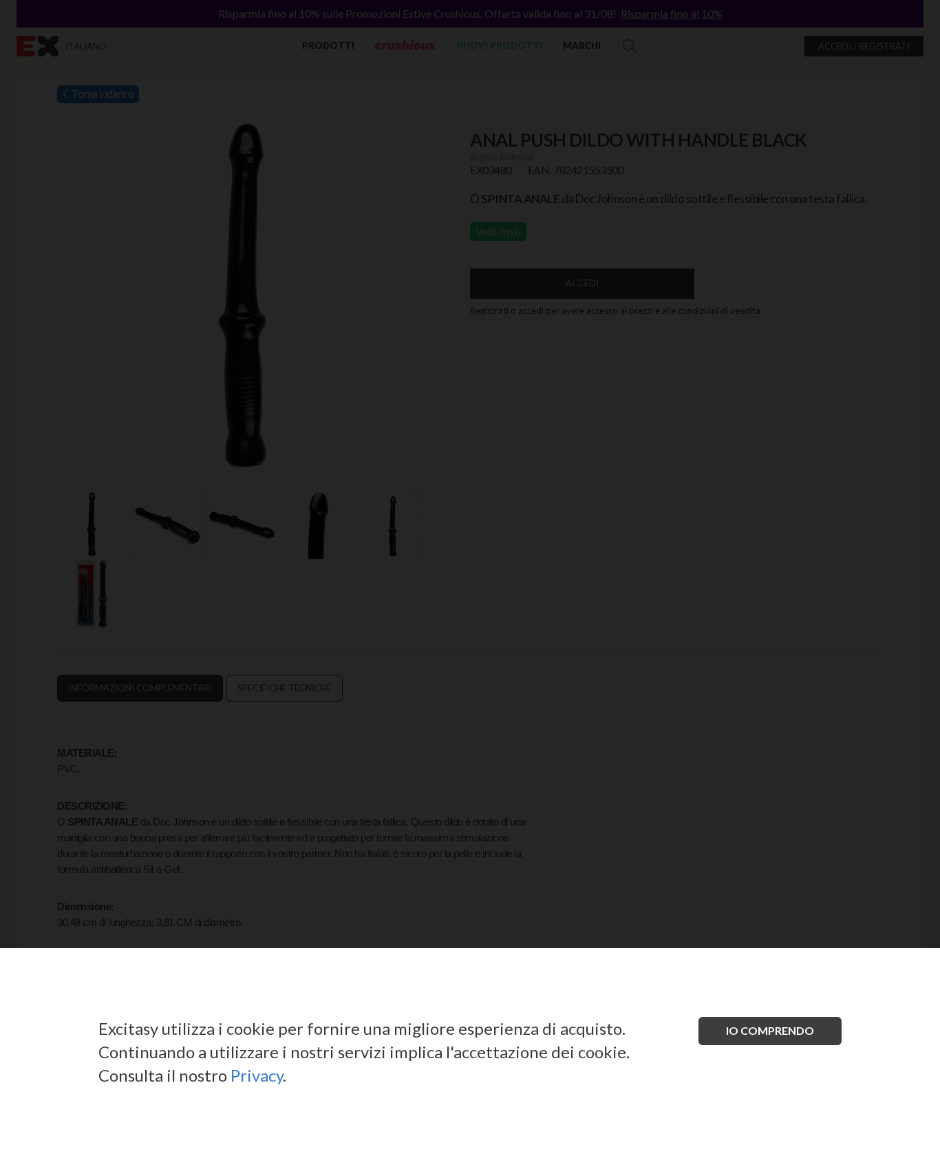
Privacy (257, 1075)
